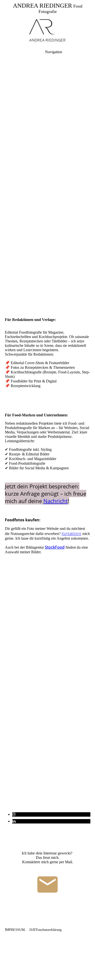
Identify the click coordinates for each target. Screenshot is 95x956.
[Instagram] (14, 814)
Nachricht (55, 500)
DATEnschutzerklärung (45, 930)
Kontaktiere (71, 533)
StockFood (55, 547)
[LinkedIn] (14, 821)
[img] (47, 30)
